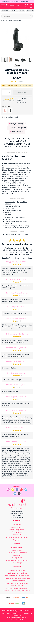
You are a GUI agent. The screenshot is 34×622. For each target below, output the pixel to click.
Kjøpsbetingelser (16, 527)
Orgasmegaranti (17, 550)
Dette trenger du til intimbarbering (16, 583)
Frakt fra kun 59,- (17, 132)
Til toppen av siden (17, 619)
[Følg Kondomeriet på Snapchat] (12, 491)
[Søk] (30, 16)
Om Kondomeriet (17, 547)
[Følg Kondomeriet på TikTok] (19, 495)
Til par (22, 11)
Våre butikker (17, 524)
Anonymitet (25, 1)
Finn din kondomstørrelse (16, 581)
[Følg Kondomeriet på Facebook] (17, 491)
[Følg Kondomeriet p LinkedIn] (15, 495)
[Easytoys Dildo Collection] (17, 67)
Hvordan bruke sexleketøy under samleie (16, 591)
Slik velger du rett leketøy (17, 570)
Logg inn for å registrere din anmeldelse (17, 258)
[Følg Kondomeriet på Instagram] (8, 491)
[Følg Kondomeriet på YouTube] (21, 491)
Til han (14, 11)
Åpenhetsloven (17, 532)
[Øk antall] (9, 92)
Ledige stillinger (17, 563)
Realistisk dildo (10, 202)
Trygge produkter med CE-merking (17, 560)
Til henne (5, 11)
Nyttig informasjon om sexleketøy (17, 573)
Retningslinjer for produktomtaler (17, 537)
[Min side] (26, 5)
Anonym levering (16, 124)
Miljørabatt (17, 555)
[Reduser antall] (3, 92)
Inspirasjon (17, 540)
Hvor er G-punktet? (17, 586)
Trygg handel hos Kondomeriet (17, 553)
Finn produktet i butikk (10, 117)
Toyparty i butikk (17, 558)
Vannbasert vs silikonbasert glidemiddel (17, 578)
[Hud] (4, 110)
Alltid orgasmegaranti (17, 128)
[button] (1, 39)
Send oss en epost (17, 508)
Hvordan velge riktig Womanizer (17, 588)
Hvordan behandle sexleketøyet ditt (17, 575)
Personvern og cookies (16, 530)
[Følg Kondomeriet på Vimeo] (25, 491)
